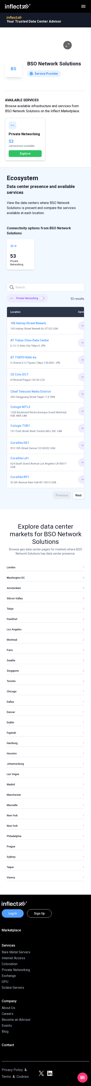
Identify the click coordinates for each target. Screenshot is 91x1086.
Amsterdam (14, 588)
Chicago (12, 691)
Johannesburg (15, 763)
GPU (5, 982)
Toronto (11, 681)
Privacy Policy (12, 1070)
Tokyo (10, 608)
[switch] (42, 298)
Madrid (11, 784)
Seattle (11, 660)
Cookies (23, 1077)
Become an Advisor (16, 1020)
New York (12, 815)
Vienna (11, 877)
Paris (10, 650)
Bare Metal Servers (16, 952)
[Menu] (83, 6)
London (11, 567)
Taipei (10, 867)
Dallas (10, 701)
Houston (12, 753)
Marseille (12, 805)
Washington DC (16, 577)
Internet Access (13, 958)
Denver (11, 712)
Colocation (9, 964)
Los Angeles (14, 629)
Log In (12, 913)
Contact (8, 1045)
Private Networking (16, 970)
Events (7, 1026)
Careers (7, 1014)
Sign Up (39, 913)
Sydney (11, 856)
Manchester (14, 794)
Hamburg (12, 743)
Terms (6, 1077)
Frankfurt (12, 619)
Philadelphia (14, 836)
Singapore (13, 670)
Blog (5, 1031)
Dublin (10, 722)
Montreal (12, 639)
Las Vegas (13, 774)
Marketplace (11, 930)
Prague (11, 846)
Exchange (9, 976)
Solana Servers (13, 988)
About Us (8, 1008)
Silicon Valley (15, 598)
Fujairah (11, 732)
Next (78, 495)
